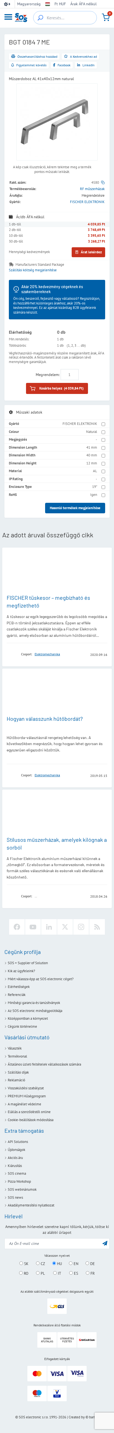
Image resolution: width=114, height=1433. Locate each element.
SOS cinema (17, 1173)
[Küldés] (105, 1243)
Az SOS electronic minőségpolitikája (35, 1010)
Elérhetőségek (19, 986)
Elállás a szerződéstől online (29, 1111)
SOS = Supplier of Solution (28, 963)
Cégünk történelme (22, 1026)
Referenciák (16, 994)
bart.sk (94, 1417)
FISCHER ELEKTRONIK (87, 201)
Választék (15, 1048)
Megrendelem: (47, 374)
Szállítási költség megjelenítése (33, 270)
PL (42, 1273)
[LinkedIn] (49, 927)
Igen (93, 494)
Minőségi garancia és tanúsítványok (34, 1002)
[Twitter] (65, 927)
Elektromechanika (47, 654)
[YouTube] (33, 927)
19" (94, 486)
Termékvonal (17, 1056)
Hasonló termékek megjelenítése (75, 508)
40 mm (91, 455)
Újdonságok (16, 1149)
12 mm (91, 463)
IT (59, 1273)
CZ (42, 1263)
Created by (77, 1417)
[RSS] (97, 927)
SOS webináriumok (22, 1189)
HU (59, 1263)
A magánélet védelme (24, 1104)
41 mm (91, 447)
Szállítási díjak (18, 1072)
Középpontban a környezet (28, 1018)
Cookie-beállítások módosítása (30, 1120)
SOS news (15, 1197)
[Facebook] (17, 927)
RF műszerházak (92, 188)
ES (75, 1273)
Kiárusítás (15, 1165)
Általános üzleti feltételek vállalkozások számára (44, 1064)
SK (25, 1263)
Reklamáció (16, 1080)
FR (92, 1273)
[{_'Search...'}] (40, 17)
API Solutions (18, 1141)
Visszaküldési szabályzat (26, 1088)
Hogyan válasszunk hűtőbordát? (45, 718)
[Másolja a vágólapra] (103, 182)
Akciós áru (15, 1157)
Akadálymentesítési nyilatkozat (31, 1205)
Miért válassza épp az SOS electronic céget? (41, 979)
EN (75, 1263)
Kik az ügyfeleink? (21, 971)
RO (25, 1273)
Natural (91, 431)
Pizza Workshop (19, 1181)
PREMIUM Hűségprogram (27, 1096)
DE (92, 1263)
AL (95, 471)
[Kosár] (106, 17)
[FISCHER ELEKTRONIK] (12, 654)
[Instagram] (81, 927)
